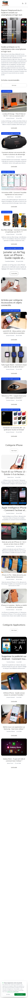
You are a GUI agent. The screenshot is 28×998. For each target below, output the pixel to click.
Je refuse (8, 994)
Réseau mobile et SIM (9, 29)
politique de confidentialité (13, 991)
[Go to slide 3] (24, 41)
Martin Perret (6, 38)
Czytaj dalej (14, 273)
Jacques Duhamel (10, 118)
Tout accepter (20, 994)
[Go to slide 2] (23, 41)
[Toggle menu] (25, 3)
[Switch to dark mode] (22, 3)
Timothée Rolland (10, 157)
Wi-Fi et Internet (6, 91)
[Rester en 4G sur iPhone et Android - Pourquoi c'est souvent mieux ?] (14, 30)
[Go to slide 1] (22, 41)
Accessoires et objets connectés (10, 133)
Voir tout (14, 85)
